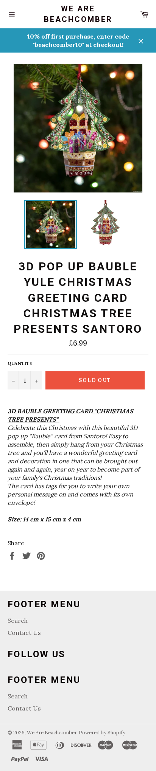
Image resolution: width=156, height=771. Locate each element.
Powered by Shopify (102, 732)
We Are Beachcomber (78, 14)
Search (18, 620)
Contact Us (24, 632)
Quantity (20, 363)
